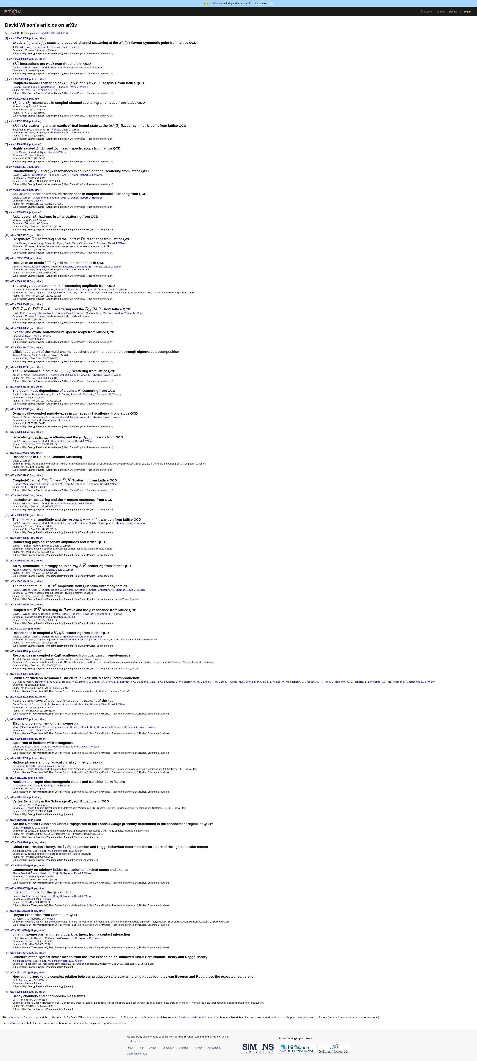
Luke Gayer (19, 152)
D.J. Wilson (75, 850)
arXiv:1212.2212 (19, 696)
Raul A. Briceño (45, 289)
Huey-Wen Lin (247, 681)
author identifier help (20, 1022)
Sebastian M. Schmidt (75, 704)
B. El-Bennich (121, 681)
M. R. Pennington (38, 805)
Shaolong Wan (98, 704)
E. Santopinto (372, 681)
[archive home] (12, 11)
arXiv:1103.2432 (19, 910)
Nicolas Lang (20, 106)
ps (35, 38)
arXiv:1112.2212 (18, 777)
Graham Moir (93, 313)
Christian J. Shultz (85, 523)
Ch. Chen (106, 681)
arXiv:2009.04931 (19, 281)
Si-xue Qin (18, 873)
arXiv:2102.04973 (19, 235)
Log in (467, 11)
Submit (441, 11)
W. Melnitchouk (291, 681)
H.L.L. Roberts (21, 938)
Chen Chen (19, 704)
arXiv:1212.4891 (19, 674)
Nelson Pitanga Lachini (26, 86)
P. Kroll (261, 681)
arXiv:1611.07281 (19, 452)
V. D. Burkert (79, 681)
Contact (153, 1047)
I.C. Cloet (17, 918)
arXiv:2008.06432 (19, 304)
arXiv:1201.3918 (19, 758)
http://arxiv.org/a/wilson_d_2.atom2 (194, 1017)
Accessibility (214, 1047)
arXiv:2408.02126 (18, 144)
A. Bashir (37, 681)
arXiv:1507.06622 (19, 581)
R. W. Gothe (219, 681)
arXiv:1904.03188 (19, 386)
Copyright (184, 1047)
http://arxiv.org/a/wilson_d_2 (105, 1017)
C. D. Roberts (355, 681)
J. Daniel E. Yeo (21, 47)
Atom (146, 1017)
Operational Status (137, 1053)
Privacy (198, 1047)
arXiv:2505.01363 (18, 79)
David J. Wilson (70, 47)
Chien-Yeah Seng (45, 726)
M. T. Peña (323, 681)
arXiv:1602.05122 (19, 560)
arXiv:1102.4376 (19, 930)
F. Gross (232, 681)
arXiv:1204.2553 (19, 738)
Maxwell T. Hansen (23, 289)
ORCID (19, 33)
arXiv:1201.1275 (19, 797)
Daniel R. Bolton (21, 545)
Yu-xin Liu (45, 873)
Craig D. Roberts (51, 704)
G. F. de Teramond (393, 681)
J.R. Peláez (39, 850)
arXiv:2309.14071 (18, 167)
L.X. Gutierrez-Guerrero (57, 938)
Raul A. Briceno (41, 394)
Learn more (260, 3)
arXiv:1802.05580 (19, 409)
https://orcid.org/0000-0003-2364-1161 (47, 33)
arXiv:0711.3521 (19, 972)
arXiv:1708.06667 (19, 432)
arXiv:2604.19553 (18, 38)
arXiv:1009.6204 (19, 842)
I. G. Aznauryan (21, 681)
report (105, 1022)
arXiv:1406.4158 (19, 651)
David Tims (71, 243)
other (42, 38)
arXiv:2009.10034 (19, 258)
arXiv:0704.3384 (19, 992)
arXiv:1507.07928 (19, 537)
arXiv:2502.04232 (18, 98)
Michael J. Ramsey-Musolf (73, 726)
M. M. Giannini (201, 681)
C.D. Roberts (32, 918)
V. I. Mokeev (308, 681)
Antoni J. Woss (21, 266)
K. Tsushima (412, 681)
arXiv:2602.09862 (18, 59)
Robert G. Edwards (62, 67)
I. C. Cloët (137, 681)
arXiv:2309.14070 (18, 189)
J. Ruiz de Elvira (21, 850)
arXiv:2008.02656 (19, 328)
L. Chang (94, 681)
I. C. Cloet (34, 785)
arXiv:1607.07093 (19, 475)
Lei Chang (33, 704)
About (130, 1047)
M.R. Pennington (58, 850)
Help (141, 1047)
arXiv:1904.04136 (19, 367)
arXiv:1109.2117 (18, 819)
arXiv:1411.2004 (19, 628)
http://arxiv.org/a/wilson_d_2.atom (307, 1017)
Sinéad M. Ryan (37, 152)
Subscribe (168, 1047)
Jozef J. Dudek (41, 67)
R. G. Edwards (165, 681)
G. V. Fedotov (184, 681)
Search (428, 11)
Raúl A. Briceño (21, 523)
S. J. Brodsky (63, 681)
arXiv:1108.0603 (19, 888)
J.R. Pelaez (39, 960)
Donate (453, 11)
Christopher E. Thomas (46, 47)
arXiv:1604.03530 (19, 515)
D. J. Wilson (428, 681)
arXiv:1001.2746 (19, 953)
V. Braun (49, 681)
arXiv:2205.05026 (18, 212)
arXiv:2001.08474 (19, 347)
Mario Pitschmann (23, 726)
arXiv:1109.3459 (19, 865)
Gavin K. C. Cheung (24, 313)
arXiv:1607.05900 (19, 495)
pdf (31, 38)
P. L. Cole (149, 681)
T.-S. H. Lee (274, 681)
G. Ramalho (338, 681)
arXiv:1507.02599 (19, 604)
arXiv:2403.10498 (18, 121)
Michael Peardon (113, 313)
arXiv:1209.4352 (19, 719)
